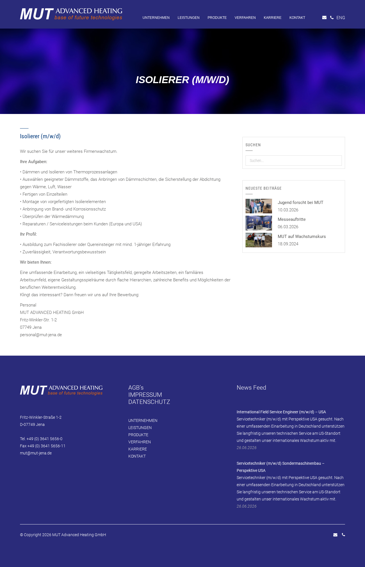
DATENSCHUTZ (149, 401)
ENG (340, 17)
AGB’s (136, 387)
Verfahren (245, 18)
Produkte (217, 18)
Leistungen (189, 18)
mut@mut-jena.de (36, 453)
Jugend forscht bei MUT (300, 202)
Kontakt (297, 18)
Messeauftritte (292, 219)
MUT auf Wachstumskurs (302, 236)
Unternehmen (156, 18)
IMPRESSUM (145, 394)
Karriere (272, 18)
